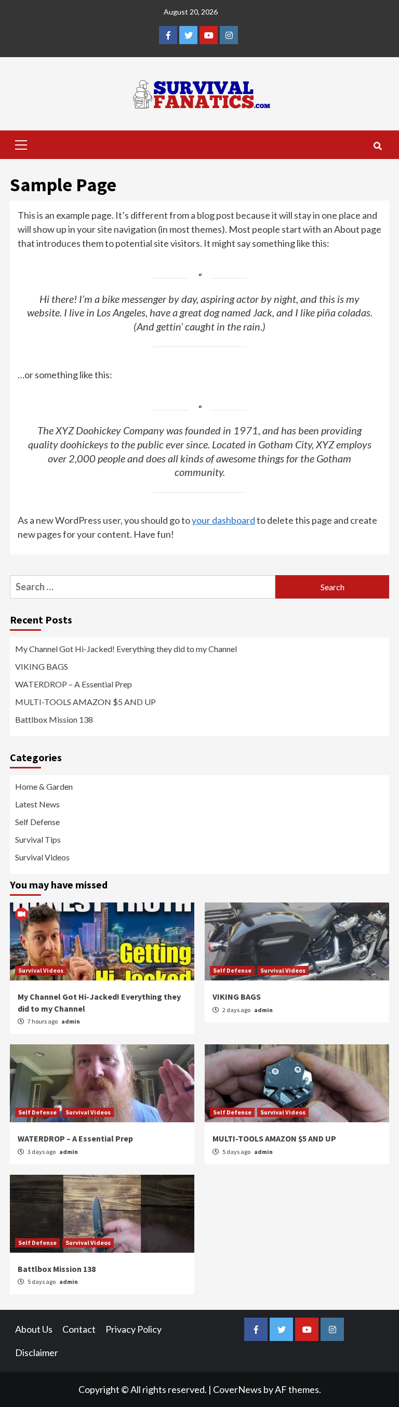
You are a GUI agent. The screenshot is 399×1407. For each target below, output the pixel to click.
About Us (33, 1329)
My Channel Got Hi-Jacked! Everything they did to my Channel (126, 649)
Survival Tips (38, 839)
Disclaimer (36, 1352)
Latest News (37, 804)
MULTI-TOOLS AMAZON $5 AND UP (85, 702)
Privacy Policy (133, 1329)
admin (70, 1021)
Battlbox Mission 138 (54, 719)
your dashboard (223, 520)
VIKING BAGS (41, 666)
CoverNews (237, 1389)
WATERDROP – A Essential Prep (73, 684)
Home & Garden (44, 786)
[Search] (377, 146)
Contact (79, 1329)
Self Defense (37, 822)
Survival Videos (42, 857)
